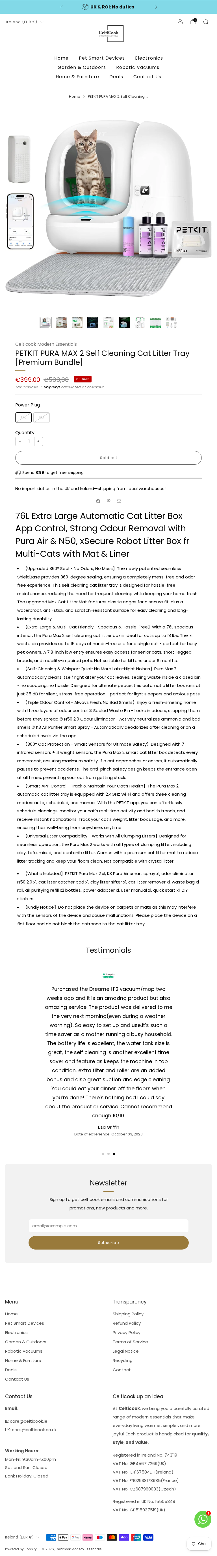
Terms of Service (130, 1342)
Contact (122, 1370)
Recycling (123, 1360)
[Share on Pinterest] (108, 501)
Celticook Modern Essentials (46, 344)
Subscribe (108, 1242)
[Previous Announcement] (61, 7)
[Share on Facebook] (98, 501)
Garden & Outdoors (82, 67)
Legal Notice (126, 1351)
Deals (116, 76)
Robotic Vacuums (137, 67)
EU (41, 417)
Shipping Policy (128, 1314)
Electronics (149, 58)
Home (61, 58)
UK (23, 417)
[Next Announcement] (156, 7)
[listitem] (108, 7)
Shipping (52, 387)
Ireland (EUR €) (21, 21)
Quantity (24, 432)
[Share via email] (119, 501)
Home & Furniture (77, 76)
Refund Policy (127, 1323)
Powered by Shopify (21, 1549)
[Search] (206, 22)
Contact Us (147, 76)
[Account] (180, 22)
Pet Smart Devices (102, 58)
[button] (103, 1154)
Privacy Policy (126, 1332)
